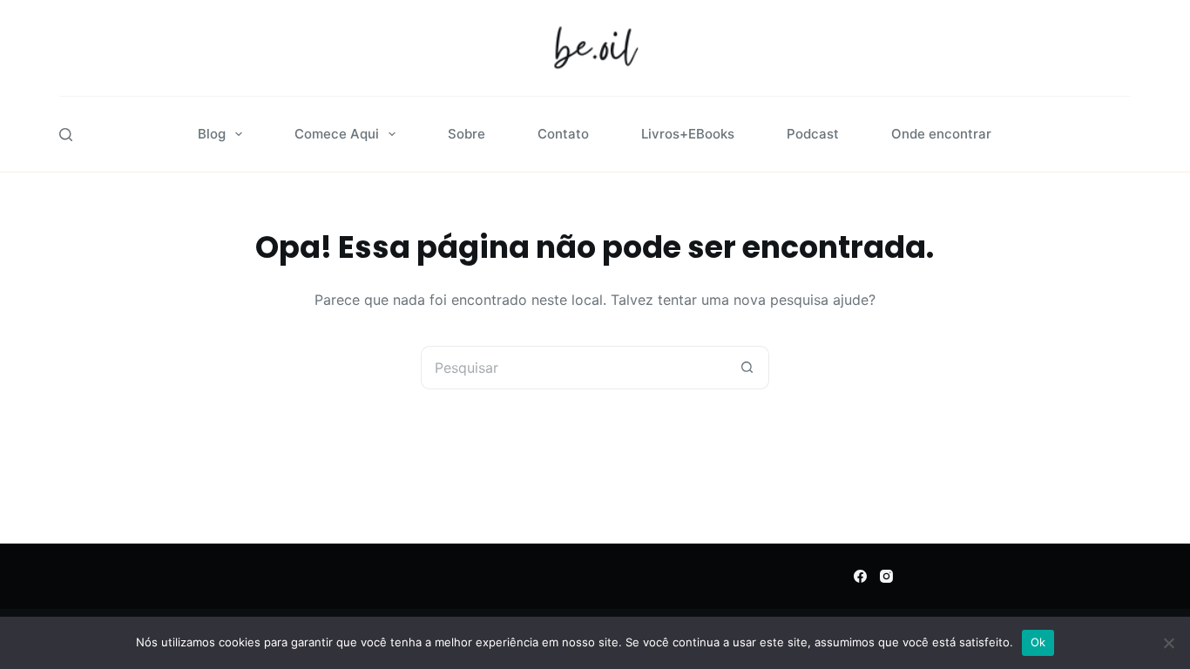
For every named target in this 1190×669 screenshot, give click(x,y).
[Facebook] (860, 576)
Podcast (813, 133)
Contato (563, 133)
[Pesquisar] (65, 134)
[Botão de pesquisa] (747, 367)
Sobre (466, 133)
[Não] (1168, 643)
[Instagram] (886, 576)
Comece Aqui (336, 133)
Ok (1038, 642)
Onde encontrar (941, 133)
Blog (212, 133)
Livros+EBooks (687, 133)
